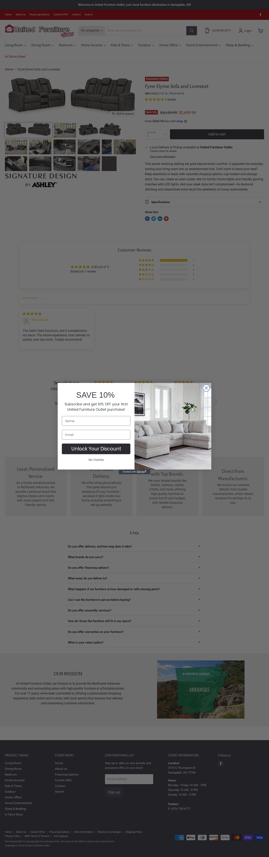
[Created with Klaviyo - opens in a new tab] (134, 472)
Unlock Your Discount (96, 449)
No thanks (96, 460)
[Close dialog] (206, 388)
